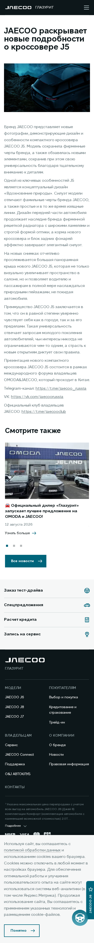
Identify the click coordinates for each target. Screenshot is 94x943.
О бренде (57, 745)
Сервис (11, 745)
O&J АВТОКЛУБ (18, 774)
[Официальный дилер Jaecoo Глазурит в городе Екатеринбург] (18, 7)
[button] (7, 546)
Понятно (19, 930)
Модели (13, 688)
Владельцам (18, 735)
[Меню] (86, 8)
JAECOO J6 (14, 697)
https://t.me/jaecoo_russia (61, 389)
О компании (61, 735)
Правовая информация (69, 764)
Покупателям (62, 688)
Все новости (22, 561)
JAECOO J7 (14, 716)
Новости (56, 754)
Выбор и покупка (63, 697)
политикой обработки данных (32, 850)
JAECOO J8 (14, 707)
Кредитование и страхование (62, 709)
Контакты (15, 787)
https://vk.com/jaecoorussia (37, 397)
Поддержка (15, 764)
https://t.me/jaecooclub (44, 412)
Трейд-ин (57, 722)
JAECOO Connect (19, 754)
